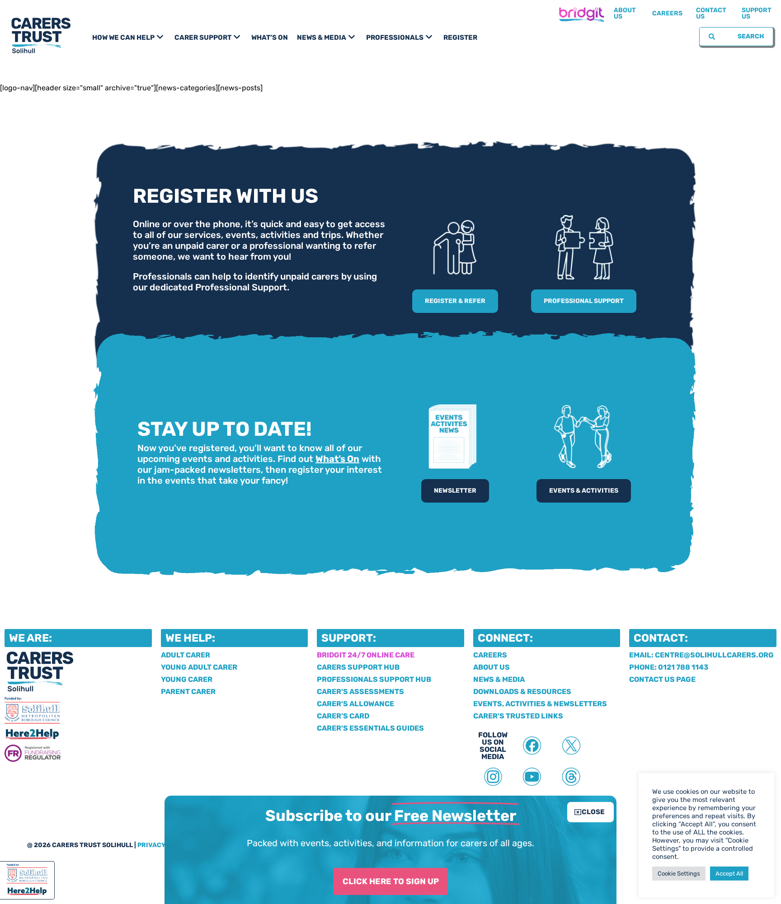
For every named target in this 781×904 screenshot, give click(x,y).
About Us (625, 13)
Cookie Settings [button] (679, 873)
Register (460, 37)
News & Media (321, 37)
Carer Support (202, 37)
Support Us (757, 13)
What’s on (269, 37)
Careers (667, 13)
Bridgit (581, 13)
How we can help (123, 37)
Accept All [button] (729, 873)
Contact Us (711, 13)
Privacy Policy (164, 845)
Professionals (394, 37)
